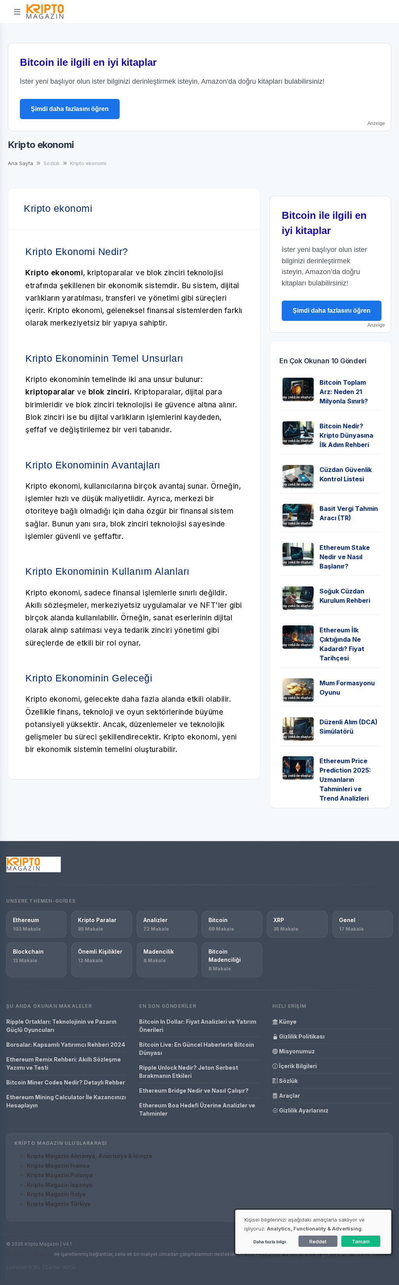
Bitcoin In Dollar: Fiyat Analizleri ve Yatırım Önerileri (197, 1025)
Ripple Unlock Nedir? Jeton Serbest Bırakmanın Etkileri (188, 1071)
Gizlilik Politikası (301, 1036)
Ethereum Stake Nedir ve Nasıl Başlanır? (345, 557)
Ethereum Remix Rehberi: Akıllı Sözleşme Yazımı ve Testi (63, 1063)
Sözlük (288, 1080)
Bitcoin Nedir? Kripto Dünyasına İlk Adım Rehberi (346, 435)
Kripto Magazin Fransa (58, 1165)
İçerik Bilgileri (297, 1066)
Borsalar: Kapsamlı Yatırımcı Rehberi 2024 (65, 1044)
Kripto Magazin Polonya (60, 1175)
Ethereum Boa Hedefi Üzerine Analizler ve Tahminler (197, 1109)
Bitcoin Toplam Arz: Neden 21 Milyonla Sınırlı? (344, 391)
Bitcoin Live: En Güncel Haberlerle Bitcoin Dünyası (196, 1048)
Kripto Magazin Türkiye (59, 1204)
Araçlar (289, 1095)
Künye (287, 1021)
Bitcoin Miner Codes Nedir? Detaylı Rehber (65, 1082)
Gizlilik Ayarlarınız (303, 1110)
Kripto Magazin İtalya (56, 1194)
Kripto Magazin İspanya (59, 1184)
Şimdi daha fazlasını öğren (70, 109)
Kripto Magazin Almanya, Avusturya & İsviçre (89, 1156)
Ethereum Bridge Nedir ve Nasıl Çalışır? (194, 1090)
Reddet (318, 1241)
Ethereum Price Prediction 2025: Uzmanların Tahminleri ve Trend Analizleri (345, 779)
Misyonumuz (296, 1051)
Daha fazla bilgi (269, 1242)
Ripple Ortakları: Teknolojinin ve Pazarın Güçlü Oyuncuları (61, 1025)
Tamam (361, 1241)
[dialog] (313, 1232)
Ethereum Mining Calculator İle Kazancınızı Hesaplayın (66, 1101)
